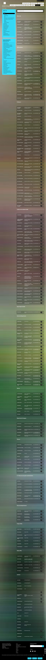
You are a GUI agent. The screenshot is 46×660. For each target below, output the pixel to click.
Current (17, 650)
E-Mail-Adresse (32, 644)
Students (5, 21)
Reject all (34, 658)
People (5, 8)
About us (37, 5)
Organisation (5, 23)
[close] (43, 655)
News (42, 5)
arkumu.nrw (4, 30)
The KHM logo (5, 24)
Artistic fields (33, 3)
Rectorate (5, 14)
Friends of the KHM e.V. (6, 31)
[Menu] (45, 3)
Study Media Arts (26, 3)
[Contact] (39, 1)
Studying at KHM (18, 644)
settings (29, 658)
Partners (4, 32)
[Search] (41, 1)
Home (3, 8)
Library (32, 5)
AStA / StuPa (5, 29)
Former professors (6, 22)
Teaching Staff (6, 15)
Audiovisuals (40, 3)
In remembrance (5, 33)
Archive (28, 5)
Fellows (5, 20)
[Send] (43, 646)
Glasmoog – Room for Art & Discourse (18, 5)
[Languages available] (37, 1)
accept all (40, 658)
